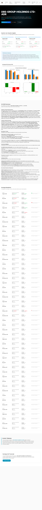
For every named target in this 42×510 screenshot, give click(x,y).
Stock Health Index (33, 2)
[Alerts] (40, 2)
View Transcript (7, 460)
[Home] (2, 2)
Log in (37, 2)
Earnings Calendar (24, 2)
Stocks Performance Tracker (17, 2)
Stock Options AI (10, 2)
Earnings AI (6, 2)
